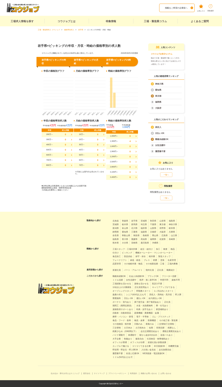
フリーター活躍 (169, 276)
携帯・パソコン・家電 (123, 317)
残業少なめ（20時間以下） (125, 331)
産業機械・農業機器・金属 (146, 313)
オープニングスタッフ (123, 291)
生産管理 (172, 260)
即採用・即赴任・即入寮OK (125, 350)
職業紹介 (170, 270)
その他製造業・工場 (155, 264)
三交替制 (117, 328)
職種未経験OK (162, 139)
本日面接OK (159, 346)
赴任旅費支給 (165, 350)
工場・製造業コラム (155, 21)
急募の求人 (118, 294)
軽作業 (152, 256)
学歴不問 (164, 280)
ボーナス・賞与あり (122, 302)
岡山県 (155, 235)
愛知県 (158, 90)
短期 (151, 328)
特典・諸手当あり (144, 309)
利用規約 (133, 373)
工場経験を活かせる (122, 284)
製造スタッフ (164, 256)
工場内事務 (172, 264)
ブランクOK (153, 276)
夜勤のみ (150, 324)
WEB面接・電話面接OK (153, 353)
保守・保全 (140, 256)
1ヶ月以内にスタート (164, 291)
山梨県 (153, 228)
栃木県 (125, 224)
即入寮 (178, 294)
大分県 (125, 243)
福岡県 (158, 102)
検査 (165, 249)
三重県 (134, 232)
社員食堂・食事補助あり (158, 339)
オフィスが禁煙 (120, 342)
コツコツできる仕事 (141, 346)
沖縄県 (155, 243)
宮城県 (144, 221)
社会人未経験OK (136, 276)
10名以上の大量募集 (122, 287)
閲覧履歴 (210, 11)
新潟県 (116, 228)
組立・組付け (146, 249)
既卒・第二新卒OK (148, 280)
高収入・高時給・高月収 (160, 294)
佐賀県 (162, 239)
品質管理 (117, 264)
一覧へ (166, 175)
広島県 (164, 235)
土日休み (128, 328)
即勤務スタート (143, 291)
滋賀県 (144, 232)
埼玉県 (144, 224)
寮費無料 (117, 298)
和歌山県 (126, 235)
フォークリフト (120, 260)
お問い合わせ (165, 373)
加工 (158, 249)
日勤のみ (138, 324)
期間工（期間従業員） (123, 306)
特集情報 (111, 21)
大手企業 (117, 339)
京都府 (153, 232)
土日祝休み (140, 328)
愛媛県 (134, 239)
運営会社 (86, 373)
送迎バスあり (166, 335)
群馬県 (134, 224)
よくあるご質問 (200, 21)
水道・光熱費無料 (144, 306)
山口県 (174, 235)
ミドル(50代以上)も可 (123, 357)
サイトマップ (99, 373)
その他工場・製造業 (168, 320)
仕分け (116, 253)
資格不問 (176, 280)
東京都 (158, 96)
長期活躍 (160, 328)
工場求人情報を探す (22, 21)
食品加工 (117, 256)
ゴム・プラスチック (161, 317)
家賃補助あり (162, 309)
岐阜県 (172, 228)
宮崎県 (134, 243)
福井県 (144, 228)
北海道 (116, 221)
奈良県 (116, 235)
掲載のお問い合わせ (149, 373)
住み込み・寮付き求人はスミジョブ (65, 373)
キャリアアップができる (163, 287)
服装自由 (139, 339)
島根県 (146, 235)
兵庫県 (172, 232)
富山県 (125, 228)
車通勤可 (132, 335)
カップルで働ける (121, 346)
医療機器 (152, 320)
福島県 (172, 221)
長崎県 (172, 239)
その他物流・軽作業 (122, 324)
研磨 (155, 260)
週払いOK (140, 298)
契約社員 (150, 270)
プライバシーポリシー (117, 373)
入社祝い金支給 (148, 350)
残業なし (172, 328)
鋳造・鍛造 (135, 260)
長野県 (162, 228)
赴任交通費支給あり (150, 331)
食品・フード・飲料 (122, 320)
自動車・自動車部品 (122, 313)
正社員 (160, 270)
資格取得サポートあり (123, 309)
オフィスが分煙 (137, 342)
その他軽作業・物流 (133, 264)
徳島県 (116, 239)
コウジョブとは (67, 21)
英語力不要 (157, 284)
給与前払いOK (155, 298)
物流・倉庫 (139, 320)
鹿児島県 (145, 243)
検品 (173, 249)
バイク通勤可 (119, 335)
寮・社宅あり (162, 306)
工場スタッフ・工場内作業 (125, 249)
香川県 (125, 239)
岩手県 (134, 221)
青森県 (125, 221)
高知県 (144, 239)
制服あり (128, 339)
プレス (147, 260)
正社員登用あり (142, 287)
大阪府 (158, 108)
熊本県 (116, 243)
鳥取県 (136, 235)
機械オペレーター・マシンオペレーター (153, 253)
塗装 (162, 260)
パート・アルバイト (133, 270)
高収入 (158, 127)
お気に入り (201, 11)
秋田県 (153, 221)
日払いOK (159, 133)
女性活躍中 (160, 145)
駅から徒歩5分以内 (148, 335)
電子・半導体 (142, 317)
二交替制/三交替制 (165, 324)
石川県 (134, 228)
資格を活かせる (141, 284)
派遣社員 (117, 270)
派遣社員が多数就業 (157, 342)
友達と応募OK (132, 353)
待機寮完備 (173, 346)
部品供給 (128, 256)
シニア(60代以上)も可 (136, 294)
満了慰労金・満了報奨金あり (147, 302)
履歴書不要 (160, 151)
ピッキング (127, 253)
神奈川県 (159, 84)
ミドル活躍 (118, 280)
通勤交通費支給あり (171, 331)
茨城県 (116, 224)
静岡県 (116, 232)
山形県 (162, 221)
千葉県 (153, 224)
